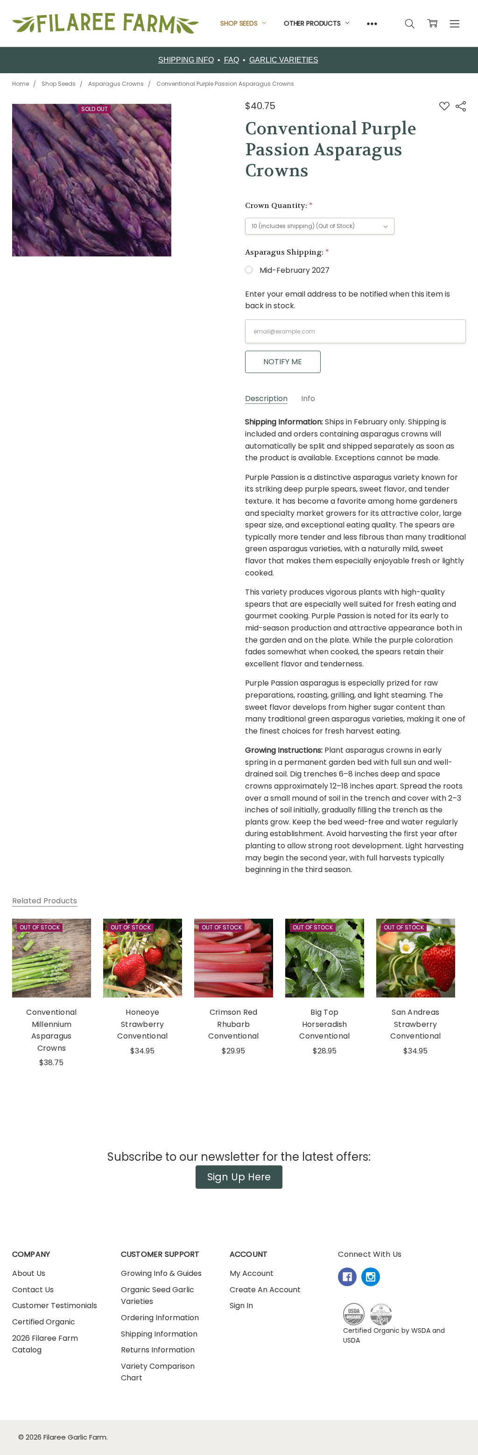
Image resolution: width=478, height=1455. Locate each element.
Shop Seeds (239, 23)
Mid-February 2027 (295, 270)
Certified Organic (43, 1321)
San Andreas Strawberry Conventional (415, 1024)
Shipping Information (159, 1334)
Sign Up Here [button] (239, 1177)
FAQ (231, 60)
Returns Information (158, 1349)
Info (308, 399)
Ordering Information (160, 1317)
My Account (252, 1273)
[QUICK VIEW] (73, 936)
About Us (28, 1273)
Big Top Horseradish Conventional (324, 1024)
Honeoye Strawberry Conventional (142, 1024)
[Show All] (372, 23)
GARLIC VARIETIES (283, 60)
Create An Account (265, 1289)
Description (266, 399)
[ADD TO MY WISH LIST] (73, 951)
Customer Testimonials (54, 1305)
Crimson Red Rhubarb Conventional (233, 1024)
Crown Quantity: (279, 205)
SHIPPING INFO (186, 60)
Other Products (313, 23)
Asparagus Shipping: (287, 252)
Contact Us (33, 1289)
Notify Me (282, 361)
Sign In (241, 1305)
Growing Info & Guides (161, 1273)
